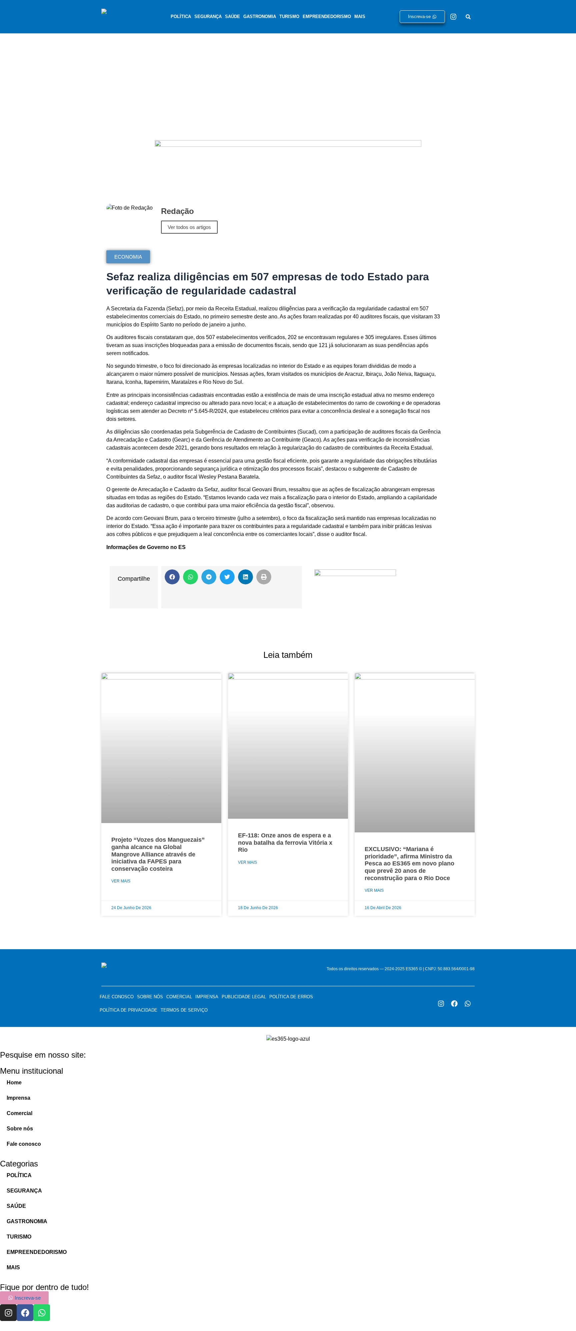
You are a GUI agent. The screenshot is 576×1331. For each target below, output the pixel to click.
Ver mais (120, 881)
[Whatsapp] (467, 1003)
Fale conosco (117, 996)
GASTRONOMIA (259, 16)
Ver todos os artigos (189, 227)
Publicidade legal (244, 996)
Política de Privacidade (128, 1010)
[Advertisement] (288, 83)
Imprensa (206, 996)
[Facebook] (454, 1003)
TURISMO (289, 16)
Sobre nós (150, 996)
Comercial (179, 996)
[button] (172, 576)
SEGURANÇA (208, 16)
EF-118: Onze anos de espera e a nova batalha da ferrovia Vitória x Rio (285, 842)
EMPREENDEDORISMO (327, 16)
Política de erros (291, 996)
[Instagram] (453, 16)
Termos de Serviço (184, 1010)
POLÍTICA (181, 16)
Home (14, 1082)
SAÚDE (232, 16)
